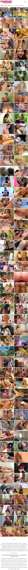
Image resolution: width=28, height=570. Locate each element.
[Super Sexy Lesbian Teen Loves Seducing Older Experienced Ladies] (7, 499)
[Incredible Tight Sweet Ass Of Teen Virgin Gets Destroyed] (7, 404)
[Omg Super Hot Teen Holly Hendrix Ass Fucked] (21, 330)
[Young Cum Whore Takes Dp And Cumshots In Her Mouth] (7, 415)
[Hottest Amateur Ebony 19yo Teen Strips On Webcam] (7, 245)
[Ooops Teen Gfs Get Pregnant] (21, 415)
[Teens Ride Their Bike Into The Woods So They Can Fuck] (7, 277)
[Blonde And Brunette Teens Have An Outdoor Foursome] (21, 446)
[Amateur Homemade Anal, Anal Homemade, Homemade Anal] (7, 108)
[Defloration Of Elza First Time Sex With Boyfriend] (7, 457)
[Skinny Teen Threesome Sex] (21, 44)
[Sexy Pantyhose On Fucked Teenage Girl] (7, 531)
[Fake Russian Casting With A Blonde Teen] (21, 489)
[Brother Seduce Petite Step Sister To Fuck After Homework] (21, 23)
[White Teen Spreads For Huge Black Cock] (21, 129)
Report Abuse (14, 553)
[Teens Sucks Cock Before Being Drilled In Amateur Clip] (21, 235)
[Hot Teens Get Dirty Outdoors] (21, 499)
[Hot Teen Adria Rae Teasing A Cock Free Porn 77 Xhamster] (21, 55)
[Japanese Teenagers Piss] (7, 192)
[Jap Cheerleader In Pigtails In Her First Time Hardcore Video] (21, 468)
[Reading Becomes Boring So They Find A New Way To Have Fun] (7, 288)
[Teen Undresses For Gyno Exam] (21, 171)
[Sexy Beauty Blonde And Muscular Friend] (21, 521)
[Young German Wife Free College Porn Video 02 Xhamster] (7, 521)
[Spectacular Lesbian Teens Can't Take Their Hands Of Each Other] (7, 372)
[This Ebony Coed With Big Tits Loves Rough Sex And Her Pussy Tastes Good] (21, 510)
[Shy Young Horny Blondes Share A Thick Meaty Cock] (21, 224)
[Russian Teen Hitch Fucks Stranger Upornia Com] (7, 446)
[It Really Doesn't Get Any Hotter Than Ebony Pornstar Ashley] (21, 182)
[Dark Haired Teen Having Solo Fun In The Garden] (21, 150)
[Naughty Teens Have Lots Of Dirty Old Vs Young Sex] (21, 192)
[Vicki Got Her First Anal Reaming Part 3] (21, 277)
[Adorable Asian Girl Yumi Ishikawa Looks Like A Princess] (7, 23)
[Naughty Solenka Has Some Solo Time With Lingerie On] (7, 394)
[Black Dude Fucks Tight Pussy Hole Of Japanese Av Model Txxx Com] (21, 478)
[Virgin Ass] (7, 65)
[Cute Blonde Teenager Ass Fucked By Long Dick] (21, 108)
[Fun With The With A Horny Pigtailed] (21, 160)
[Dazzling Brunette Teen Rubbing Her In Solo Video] (7, 182)
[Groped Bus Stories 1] (7, 330)
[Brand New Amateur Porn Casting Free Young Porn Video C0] (7, 150)
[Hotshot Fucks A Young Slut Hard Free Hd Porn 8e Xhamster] (21, 86)
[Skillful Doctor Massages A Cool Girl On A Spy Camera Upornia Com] (21, 531)
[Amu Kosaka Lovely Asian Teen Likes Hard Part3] (21, 213)
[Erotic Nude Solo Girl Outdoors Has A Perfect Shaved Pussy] (7, 351)
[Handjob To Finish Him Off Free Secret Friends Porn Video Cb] (21, 266)
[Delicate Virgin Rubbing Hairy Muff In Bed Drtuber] (21, 457)
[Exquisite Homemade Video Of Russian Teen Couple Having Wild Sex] (21, 245)
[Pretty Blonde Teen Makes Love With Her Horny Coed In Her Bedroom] (7, 341)
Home (12, 5)
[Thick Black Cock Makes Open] (7, 383)
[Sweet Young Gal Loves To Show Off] (21, 256)
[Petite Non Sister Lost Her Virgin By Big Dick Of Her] (21, 319)
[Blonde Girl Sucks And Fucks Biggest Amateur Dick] (21, 288)
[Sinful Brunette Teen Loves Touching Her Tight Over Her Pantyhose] (21, 362)
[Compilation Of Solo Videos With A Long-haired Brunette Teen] (7, 118)
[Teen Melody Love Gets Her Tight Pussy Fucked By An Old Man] (21, 76)
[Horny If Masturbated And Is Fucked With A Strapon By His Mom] (21, 298)
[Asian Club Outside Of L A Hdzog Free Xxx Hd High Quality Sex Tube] (21, 351)
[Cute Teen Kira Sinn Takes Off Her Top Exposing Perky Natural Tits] (7, 160)
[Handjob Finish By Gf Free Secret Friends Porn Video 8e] (7, 468)
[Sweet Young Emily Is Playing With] (7, 213)
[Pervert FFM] (21, 12)
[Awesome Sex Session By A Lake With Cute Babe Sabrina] (7, 309)
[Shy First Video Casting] (21, 436)
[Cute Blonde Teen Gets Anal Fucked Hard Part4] (7, 224)
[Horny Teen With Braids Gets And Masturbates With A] (7, 44)
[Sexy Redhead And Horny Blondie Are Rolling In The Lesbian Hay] (21, 309)
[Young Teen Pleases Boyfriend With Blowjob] (7, 298)
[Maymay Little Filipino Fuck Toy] (7, 129)
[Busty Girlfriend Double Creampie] (21, 404)
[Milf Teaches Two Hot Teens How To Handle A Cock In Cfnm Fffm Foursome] (7, 362)
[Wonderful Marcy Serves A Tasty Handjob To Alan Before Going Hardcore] (7, 425)
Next (14, 539)
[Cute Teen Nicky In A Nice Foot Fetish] (7, 55)
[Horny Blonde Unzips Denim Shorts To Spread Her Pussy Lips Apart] (21, 383)
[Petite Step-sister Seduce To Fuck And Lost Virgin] (7, 266)
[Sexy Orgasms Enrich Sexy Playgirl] (21, 65)
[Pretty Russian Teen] (7, 12)
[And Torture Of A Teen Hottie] (21, 394)
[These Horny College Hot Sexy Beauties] (7, 171)
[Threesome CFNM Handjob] (21, 33)
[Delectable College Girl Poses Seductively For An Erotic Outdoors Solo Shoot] (21, 118)
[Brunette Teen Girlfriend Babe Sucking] (7, 203)
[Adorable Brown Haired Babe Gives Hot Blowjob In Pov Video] (7, 97)
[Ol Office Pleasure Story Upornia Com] (21, 372)
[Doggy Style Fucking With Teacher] (7, 235)
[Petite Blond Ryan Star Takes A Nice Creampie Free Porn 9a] (7, 319)
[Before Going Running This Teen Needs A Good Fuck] (21, 425)
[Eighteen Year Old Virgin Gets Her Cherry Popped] (7, 478)
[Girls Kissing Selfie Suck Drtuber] (21, 341)
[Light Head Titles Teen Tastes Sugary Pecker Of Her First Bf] (21, 97)
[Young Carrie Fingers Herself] (21, 203)
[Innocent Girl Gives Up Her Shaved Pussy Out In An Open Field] (7, 256)
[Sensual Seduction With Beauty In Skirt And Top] (7, 510)
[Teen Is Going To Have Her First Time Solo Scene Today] (7, 139)
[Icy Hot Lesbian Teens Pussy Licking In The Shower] (7, 76)
